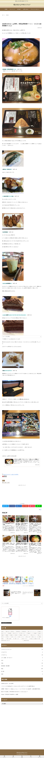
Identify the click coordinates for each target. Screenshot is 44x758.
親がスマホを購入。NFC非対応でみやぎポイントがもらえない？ (14, 691)
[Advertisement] (22, 18)
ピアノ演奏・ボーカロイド (22, 657)
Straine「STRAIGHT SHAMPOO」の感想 (9, 694)
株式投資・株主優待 (22, 665)
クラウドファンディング (22, 649)
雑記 (22, 668)
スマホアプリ (22, 652)
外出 (22, 660)
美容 (22, 674)
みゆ (10, 616)
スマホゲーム (22, 654)
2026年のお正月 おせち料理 (7, 683)
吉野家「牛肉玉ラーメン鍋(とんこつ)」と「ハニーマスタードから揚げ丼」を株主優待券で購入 (20, 688)
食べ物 (22, 671)
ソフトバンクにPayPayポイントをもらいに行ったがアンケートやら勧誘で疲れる (18, 686)
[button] (42, 603)
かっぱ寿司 (7, 482)
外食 (4, 480)
